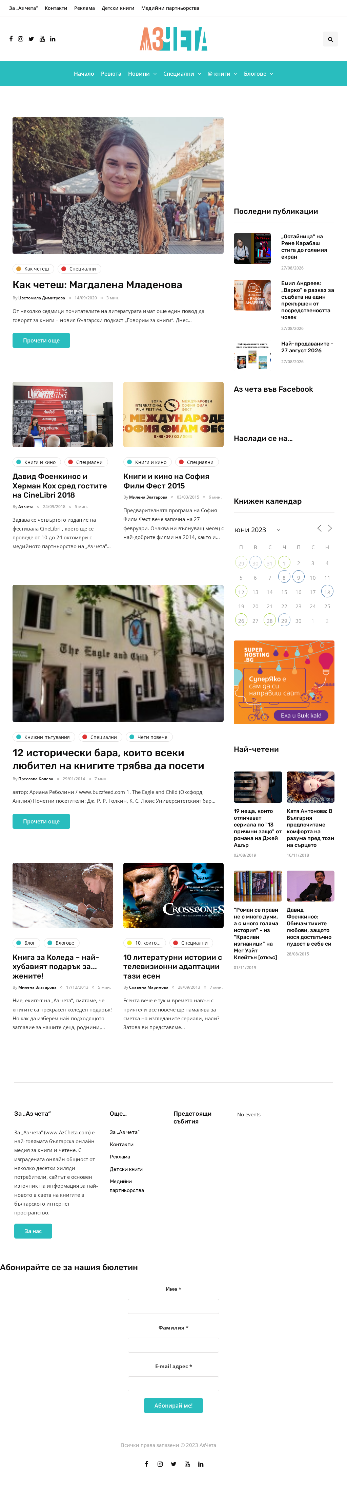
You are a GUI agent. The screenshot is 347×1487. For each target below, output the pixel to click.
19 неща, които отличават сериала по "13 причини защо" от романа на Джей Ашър (258, 828)
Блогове (255, 73)
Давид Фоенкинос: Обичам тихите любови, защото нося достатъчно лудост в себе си (309, 927)
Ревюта (111, 73)
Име (173, 1288)
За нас (33, 1231)
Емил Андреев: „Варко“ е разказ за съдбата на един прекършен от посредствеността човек (307, 300)
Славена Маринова (148, 987)
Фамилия (173, 1327)
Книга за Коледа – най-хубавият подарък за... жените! (56, 967)
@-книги (219, 73)
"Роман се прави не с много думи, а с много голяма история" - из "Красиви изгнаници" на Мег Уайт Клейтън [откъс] (256, 934)
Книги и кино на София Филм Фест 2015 (166, 481)
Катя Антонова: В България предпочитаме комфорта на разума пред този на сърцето (310, 828)
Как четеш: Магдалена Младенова (97, 285)
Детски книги (118, 8)
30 (255, 563)
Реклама (84, 8)
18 (327, 592)
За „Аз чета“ (23, 8)
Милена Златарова (148, 497)
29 (241, 563)
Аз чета (26, 506)
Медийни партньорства (170, 8)
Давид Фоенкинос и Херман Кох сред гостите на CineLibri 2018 (60, 486)
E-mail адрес (173, 1366)
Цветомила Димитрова (41, 298)
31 (270, 563)
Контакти (56, 8)
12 (241, 592)
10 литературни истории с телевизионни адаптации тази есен (172, 967)
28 (270, 620)
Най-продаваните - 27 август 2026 (307, 347)
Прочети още (41, 340)
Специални (178, 73)
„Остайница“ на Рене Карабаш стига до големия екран (304, 246)
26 (241, 620)
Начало (84, 73)
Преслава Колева (35, 779)
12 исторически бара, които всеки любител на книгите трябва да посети (108, 759)
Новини (139, 73)
